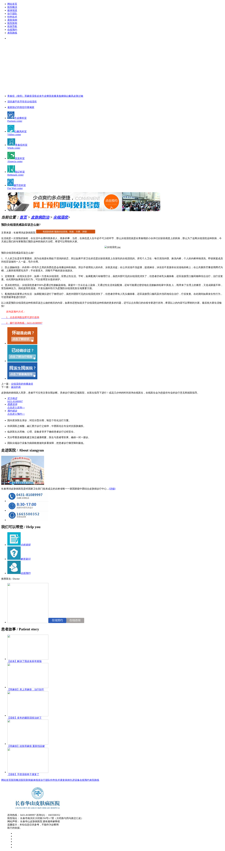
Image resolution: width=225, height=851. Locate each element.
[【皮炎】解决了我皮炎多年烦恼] (27, 659)
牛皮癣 (45, 96)
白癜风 (69, 96)
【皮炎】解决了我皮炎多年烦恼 (24, 661)
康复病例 (12, 20)
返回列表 (16, 387)
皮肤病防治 (40, 217)
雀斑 (9, 107)
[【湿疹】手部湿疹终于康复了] (27, 772)
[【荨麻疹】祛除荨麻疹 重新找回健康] (27, 743)
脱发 (51, 96)
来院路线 (12, 32)
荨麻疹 (28, 96)
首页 (23, 217)
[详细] (112, 488)
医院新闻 (12, 23)
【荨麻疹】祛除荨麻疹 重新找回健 (26, 746)
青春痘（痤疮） (15, 96)
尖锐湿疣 (32, 101)
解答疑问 (25, 559)
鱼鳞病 (62, 96)
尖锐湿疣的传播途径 (22, 384)
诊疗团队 (12, 13)
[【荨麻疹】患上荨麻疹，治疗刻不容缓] (27, 687)
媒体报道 (12, 10)
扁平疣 (16, 101)
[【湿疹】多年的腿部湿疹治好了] (27, 715)
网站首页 (12, 4)
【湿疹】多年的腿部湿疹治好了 (24, 717)
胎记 (14, 107)
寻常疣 (23, 101)
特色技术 (12, 16)
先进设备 (75, 780)
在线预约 (12, 29)
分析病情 (25, 544)
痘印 (24, 107)
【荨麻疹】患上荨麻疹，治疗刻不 (25, 689)
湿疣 (9, 101)
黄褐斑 (30, 107)
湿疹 (34, 96)
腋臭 (56, 96)
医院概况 (12, 7)
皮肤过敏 (78, 96)
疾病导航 (12, 26)
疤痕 (19, 107)
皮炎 (39, 96)
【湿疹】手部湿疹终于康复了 (23, 774)
